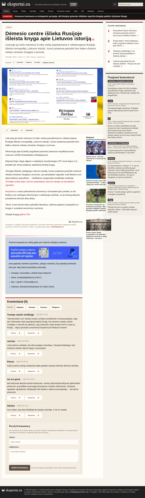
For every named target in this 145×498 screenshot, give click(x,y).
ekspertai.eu (11, 191)
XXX (82, 11)
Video (75, 11)
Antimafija (33, 11)
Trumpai (15, 11)
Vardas (12, 437)
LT (115, 4)
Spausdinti (29, 130)
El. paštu (37, 62)
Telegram (29, 62)
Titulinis (6, 11)
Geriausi (43, 307)
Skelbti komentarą (19, 468)
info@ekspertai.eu (57, 227)
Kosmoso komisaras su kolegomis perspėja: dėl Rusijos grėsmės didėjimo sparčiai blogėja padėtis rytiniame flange (71, 16)
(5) (93, 39)
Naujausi (20, 307)
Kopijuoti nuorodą (48, 62)
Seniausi (32, 307)
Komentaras (14, 447)
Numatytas (14, 130)
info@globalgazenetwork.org (79, 492)
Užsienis (50, 11)
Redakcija (91, 11)
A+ (22, 130)
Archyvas (101, 11)
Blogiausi (55, 307)
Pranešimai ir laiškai (63, 11)
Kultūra (42, 11)
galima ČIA (24, 214)
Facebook (20, 62)
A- (7, 130)
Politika (23, 11)
